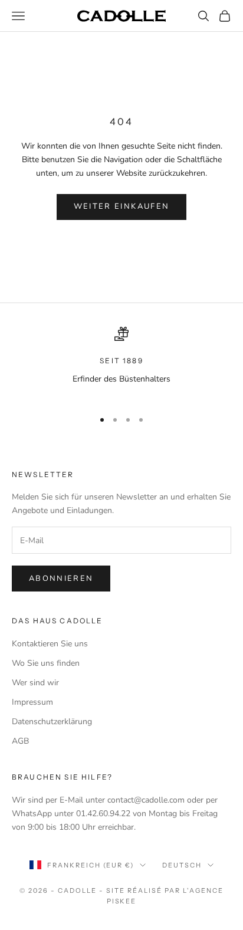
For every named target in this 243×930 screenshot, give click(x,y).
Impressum (32, 702)
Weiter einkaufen (121, 206)
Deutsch (182, 865)
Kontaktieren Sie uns (50, 643)
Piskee (122, 901)
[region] (121, 363)
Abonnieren (61, 578)
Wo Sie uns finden (46, 663)
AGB (20, 741)
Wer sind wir (35, 682)
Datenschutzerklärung (52, 721)
